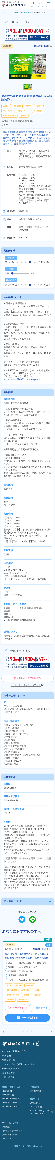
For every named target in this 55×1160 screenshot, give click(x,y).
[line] (32, 919)
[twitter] (23, 919)
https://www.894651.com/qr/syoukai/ (22, 379)
